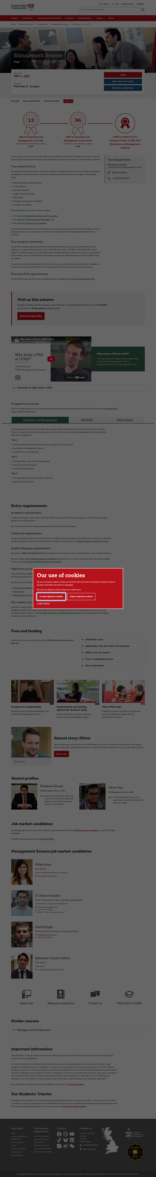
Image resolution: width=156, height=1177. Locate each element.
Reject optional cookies (81, 596)
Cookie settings (43, 603)
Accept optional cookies (51, 596)
